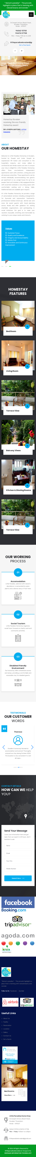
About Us (6, 1018)
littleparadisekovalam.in (13, 1151)
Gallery (5, 1032)
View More (8, 1095)
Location (6, 1029)
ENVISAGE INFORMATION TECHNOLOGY (18, 1153)
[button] (14, 767)
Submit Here (16, 878)
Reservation (7, 1025)
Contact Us (7, 1036)
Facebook (13, 991)
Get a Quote (7, 1039)
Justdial (21, 991)
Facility (5, 1022)
